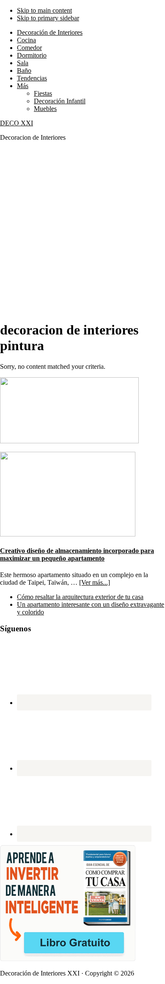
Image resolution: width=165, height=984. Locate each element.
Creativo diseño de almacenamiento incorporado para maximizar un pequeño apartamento (77, 554)
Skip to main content (44, 10)
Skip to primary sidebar (48, 18)
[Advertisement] (82, 230)
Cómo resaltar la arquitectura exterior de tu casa (80, 596)
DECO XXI (16, 123)
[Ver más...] (94, 582)
